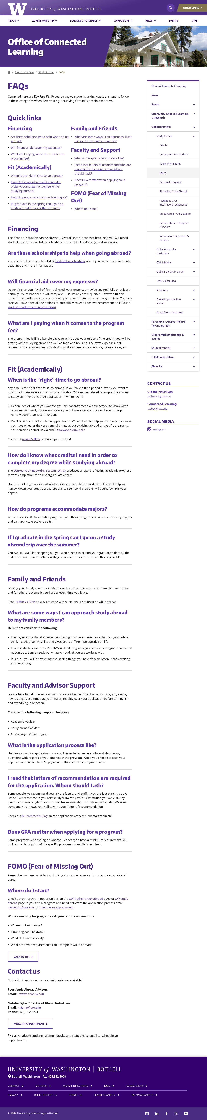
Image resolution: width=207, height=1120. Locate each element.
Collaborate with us (162, 357)
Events (173, 20)
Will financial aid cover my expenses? (36, 147)
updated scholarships (70, 261)
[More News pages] (155, 20)
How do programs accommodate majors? (39, 197)
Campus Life (121, 20)
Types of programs (170, 163)
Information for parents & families (174, 238)
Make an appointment (29, 1023)
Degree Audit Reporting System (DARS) (40, 470)
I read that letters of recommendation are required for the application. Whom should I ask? (102, 169)
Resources (162, 290)
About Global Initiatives (169, 312)
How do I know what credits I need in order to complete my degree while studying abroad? (36, 186)
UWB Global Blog (166, 280)
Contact (13, 1086)
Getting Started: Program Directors (174, 225)
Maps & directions (75, 1086)
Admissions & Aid (43, 20)
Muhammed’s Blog (35, 816)
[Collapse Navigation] (193, 127)
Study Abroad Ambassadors (175, 213)
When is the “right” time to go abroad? (37, 176)
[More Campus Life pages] (132, 20)
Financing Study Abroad (173, 191)
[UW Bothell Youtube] (186, 1113)
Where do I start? (86, 209)
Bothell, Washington (26, 1076)
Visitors (41, 1086)
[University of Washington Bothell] (54, 9)
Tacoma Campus (142, 1095)
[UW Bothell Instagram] (147, 1113)
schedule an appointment (55, 907)
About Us (157, 366)
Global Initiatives (24, 72)
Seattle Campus (104, 1095)
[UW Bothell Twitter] (176, 1113)
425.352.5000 (57, 1076)
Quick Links (191, 7)
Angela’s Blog (31, 439)
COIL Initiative (164, 262)
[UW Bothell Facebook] (166, 1113)
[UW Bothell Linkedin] (157, 1113)
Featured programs (170, 182)
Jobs (107, 1086)
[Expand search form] (171, 8)
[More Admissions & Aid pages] (56, 20)
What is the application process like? (99, 158)
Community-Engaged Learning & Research (169, 115)
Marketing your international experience (173, 202)
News (149, 20)
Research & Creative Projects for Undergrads (168, 323)
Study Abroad (46, 72)
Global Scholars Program (170, 271)
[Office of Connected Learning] (9, 72)
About (12, 20)
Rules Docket (43, 1095)
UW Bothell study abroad (86, 899)
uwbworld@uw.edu (71, 430)
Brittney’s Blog (25, 602)
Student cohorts (161, 348)
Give (194, 20)
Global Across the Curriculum (166, 251)
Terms (73, 1095)
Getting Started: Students (174, 154)
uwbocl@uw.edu (157, 408)
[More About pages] (18, 20)
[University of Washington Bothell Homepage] (97, 1069)
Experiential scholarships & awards (167, 336)
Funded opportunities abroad (168, 301)
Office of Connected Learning (47, 46)
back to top (21, 956)
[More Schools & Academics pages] (100, 20)
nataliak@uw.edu (29, 1007)
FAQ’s (163, 173)
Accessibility (134, 1086)
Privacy (13, 1095)
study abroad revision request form (32, 307)
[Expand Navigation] (193, 104)
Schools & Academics (84, 20)
